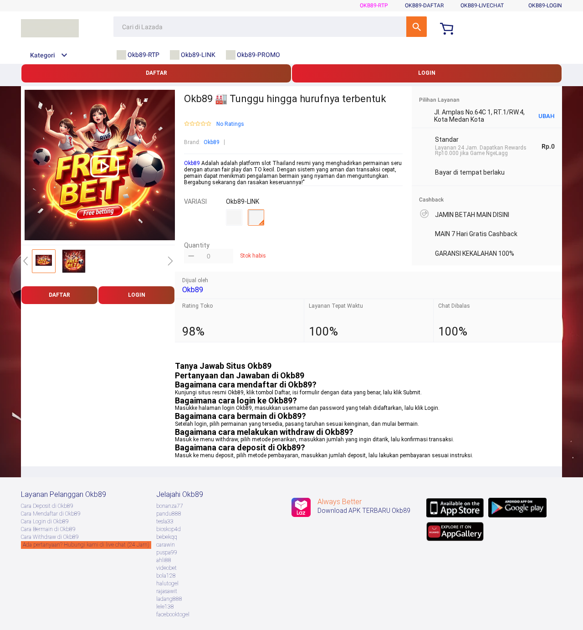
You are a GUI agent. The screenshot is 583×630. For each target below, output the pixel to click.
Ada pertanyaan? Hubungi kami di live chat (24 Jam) (86, 545)
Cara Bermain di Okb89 (48, 529)
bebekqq (166, 537)
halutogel (167, 583)
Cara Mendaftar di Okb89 (51, 514)
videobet (166, 568)
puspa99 (166, 552)
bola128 (166, 576)
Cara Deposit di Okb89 (47, 506)
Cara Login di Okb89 (45, 521)
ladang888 (169, 599)
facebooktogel (172, 614)
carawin (165, 545)
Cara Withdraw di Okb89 (50, 537)
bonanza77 (169, 506)
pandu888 (168, 514)
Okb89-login (545, 5)
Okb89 (212, 142)
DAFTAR (156, 73)
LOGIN (426, 73)
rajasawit (166, 591)
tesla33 (165, 521)
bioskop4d (168, 529)
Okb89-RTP (374, 5)
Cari (416, 26)
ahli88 (163, 560)
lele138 (165, 607)
